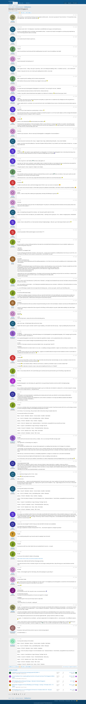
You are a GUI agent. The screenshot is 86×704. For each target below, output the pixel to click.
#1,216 (76, 169)
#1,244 (76, 551)
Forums (15, 3)
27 (23, 12)
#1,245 (76, 567)
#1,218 (76, 190)
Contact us (56, 700)
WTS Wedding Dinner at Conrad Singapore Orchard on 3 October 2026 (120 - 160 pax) (32, 689)
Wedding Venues (23, 673)
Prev (10, 12)
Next (29, 12)
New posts (10, 4)
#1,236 (76, 435)
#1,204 (76, 46)
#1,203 (76, 36)
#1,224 (76, 256)
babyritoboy (14, 678)
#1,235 (76, 402)
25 (19, 12)
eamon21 (13, 687)
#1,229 (76, 321)
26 (21, 12)
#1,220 (76, 210)
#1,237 (76, 461)
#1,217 (76, 180)
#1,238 (76, 471)
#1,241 (76, 521)
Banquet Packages (23, 687)
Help (72, 700)
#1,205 (76, 56)
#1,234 (76, 391)
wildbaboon (14, 673)
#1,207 (76, 76)
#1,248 (76, 605)
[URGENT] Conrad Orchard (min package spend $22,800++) (25, 672)
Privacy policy (67, 700)
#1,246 (76, 577)
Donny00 (73, 690)
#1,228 (76, 311)
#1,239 (76, 486)
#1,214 (76, 148)
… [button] (14, 12)
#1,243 (76, 541)
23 (16, 12)
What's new (21, 3)
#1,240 (76, 512)
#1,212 (76, 129)
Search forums (15, 4)
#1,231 (76, 355)
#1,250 (76, 638)
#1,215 (76, 158)
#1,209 (76, 96)
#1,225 (76, 278)
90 (26, 12)
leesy (13, 682)
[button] (24, 3)
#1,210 (76, 107)
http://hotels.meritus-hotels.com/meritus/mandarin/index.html (30, 558)
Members (28, 3)
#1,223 (76, 239)
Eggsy (13, 690)
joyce (10, 10)
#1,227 (76, 300)
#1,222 (76, 229)
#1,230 (76, 331)
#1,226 (76, 290)
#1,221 (76, 220)
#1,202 (76, 26)
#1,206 (76, 66)
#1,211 (76, 117)
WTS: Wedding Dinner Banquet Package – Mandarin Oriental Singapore (28, 681)
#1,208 (76, 86)
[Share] (73, 15)
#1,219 (76, 200)
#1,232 (76, 368)
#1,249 (76, 625)
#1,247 (76, 588)
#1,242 (76, 531)
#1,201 (76, 15)
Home (10, 3)
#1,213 (76, 138)
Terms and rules (61, 700)
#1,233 (76, 378)
